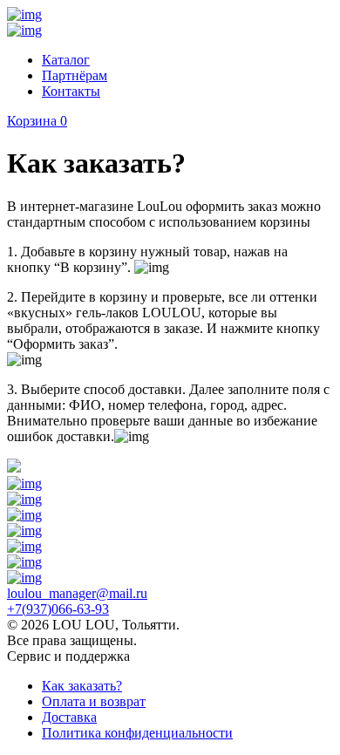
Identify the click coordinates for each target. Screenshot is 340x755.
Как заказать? (82, 685)
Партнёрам (74, 75)
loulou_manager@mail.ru (77, 593)
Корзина (37, 120)
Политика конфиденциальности (137, 732)
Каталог (66, 59)
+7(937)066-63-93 (58, 609)
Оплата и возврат (94, 701)
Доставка (69, 717)
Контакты (71, 91)
